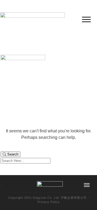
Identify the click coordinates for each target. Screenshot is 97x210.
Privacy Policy (48, 202)
